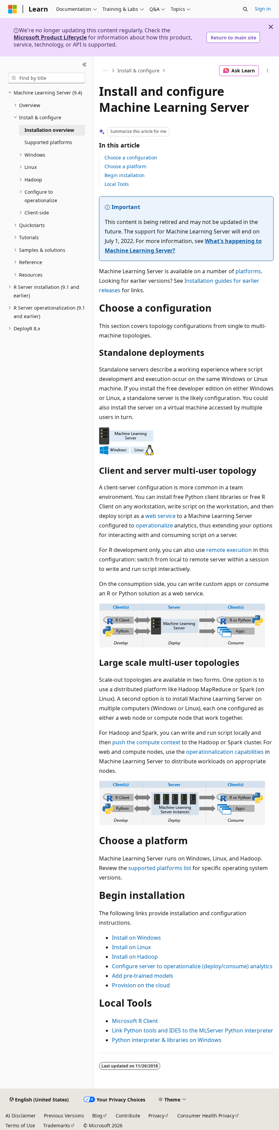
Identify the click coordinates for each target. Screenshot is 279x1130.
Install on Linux (131, 947)
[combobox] (46, 78)
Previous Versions (64, 1115)
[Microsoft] (12, 9)
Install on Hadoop (135, 956)
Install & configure (138, 70)
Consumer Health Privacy (205, 1115)
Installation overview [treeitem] (49, 130)
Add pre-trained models (142, 975)
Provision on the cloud (141, 985)
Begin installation (124, 175)
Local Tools (116, 184)
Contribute (128, 1115)
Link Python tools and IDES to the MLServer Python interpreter (192, 1030)
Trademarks (56, 1125)
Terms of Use (20, 1125)
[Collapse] (85, 64)
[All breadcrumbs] (105, 70)
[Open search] (245, 9)
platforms (248, 271)
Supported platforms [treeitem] (48, 142)
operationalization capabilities (225, 751)
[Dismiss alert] (270, 26)
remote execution (229, 550)
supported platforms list (159, 868)
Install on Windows (136, 937)
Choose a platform (125, 166)
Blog (97, 1115)
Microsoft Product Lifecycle (50, 37)
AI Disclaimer (20, 1115)
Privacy (156, 1115)
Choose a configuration (130, 157)
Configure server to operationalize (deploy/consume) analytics (192, 966)
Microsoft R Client (135, 1021)
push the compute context (146, 742)
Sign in (263, 8)
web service (160, 516)
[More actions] (268, 70)
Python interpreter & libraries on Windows (166, 1040)
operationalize (154, 525)
